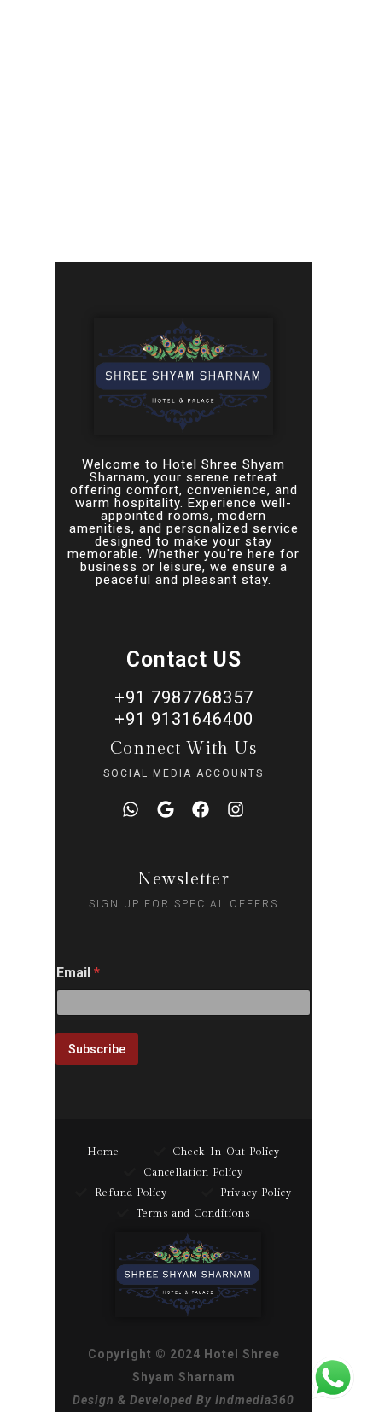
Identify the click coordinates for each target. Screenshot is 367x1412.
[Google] (166, 809)
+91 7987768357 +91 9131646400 (183, 708)
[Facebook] (201, 809)
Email (78, 973)
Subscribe (96, 1049)
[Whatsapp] (131, 809)
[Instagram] (235, 809)
